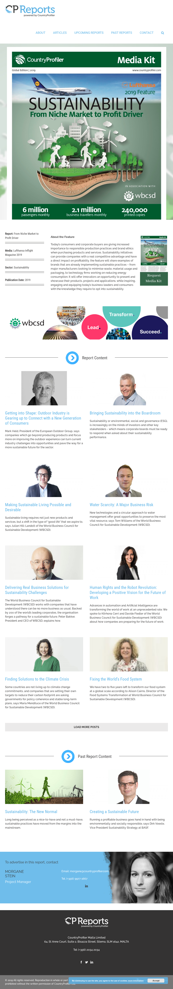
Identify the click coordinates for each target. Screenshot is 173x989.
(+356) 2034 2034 (89, 949)
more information (136, 980)
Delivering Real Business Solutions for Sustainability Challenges (37, 590)
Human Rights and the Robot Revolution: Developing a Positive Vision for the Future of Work (128, 592)
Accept (156, 980)
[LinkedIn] (91, 962)
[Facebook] (81, 962)
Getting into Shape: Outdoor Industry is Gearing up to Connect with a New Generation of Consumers (43, 418)
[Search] (162, 33)
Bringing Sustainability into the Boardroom (125, 413)
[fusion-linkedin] (86, 886)
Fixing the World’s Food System (116, 679)
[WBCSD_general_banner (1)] (86, 308)
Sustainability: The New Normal (31, 811)
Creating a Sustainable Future (114, 811)
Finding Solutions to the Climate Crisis (37, 679)
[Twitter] (86, 962)
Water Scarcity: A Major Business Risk (121, 504)
